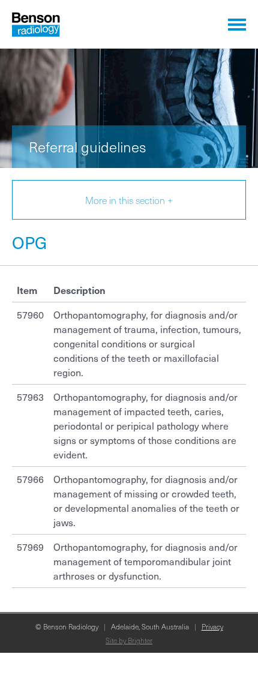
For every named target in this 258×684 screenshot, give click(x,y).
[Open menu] (237, 24)
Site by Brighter (129, 640)
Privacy (212, 626)
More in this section (129, 200)
